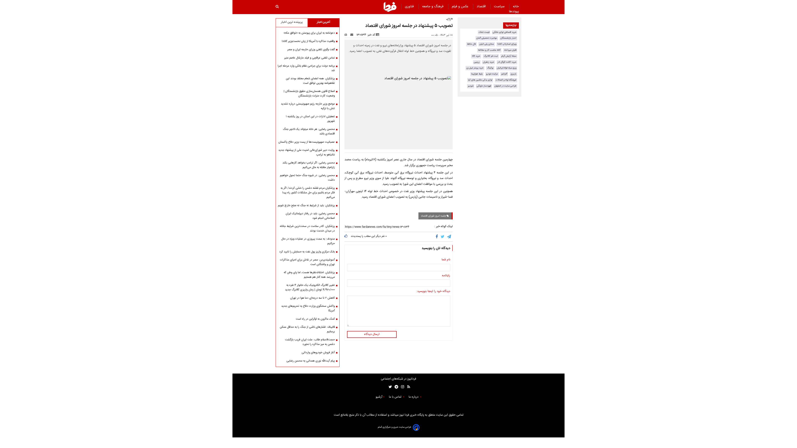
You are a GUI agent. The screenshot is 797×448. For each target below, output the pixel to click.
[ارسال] (353, 35)
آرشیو (379, 396)
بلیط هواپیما (477, 74)
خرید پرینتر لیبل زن (475, 68)
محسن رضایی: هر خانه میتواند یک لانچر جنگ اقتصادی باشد (309, 131)
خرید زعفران (488, 62)
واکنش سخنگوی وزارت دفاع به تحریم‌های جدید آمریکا (308, 308)
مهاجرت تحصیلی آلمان (486, 38)
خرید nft (476, 56)
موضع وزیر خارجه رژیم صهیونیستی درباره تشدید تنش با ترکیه (308, 106)
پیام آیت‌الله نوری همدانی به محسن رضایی (310, 361)
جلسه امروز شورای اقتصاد (434, 216)
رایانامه (446, 276)
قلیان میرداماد (510, 50)
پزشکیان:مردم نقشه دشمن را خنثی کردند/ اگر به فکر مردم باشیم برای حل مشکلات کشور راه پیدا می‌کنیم (308, 193)
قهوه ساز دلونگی (484, 86)
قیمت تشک (484, 32)
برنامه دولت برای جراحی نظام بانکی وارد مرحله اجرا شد (306, 68)
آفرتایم (504, 74)
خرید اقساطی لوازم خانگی (504, 32)
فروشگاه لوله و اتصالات (506, 80)
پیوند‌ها (514, 11)
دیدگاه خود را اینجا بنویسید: (433, 291)
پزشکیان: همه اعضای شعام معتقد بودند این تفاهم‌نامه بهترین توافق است (310, 80)
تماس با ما (395, 396)
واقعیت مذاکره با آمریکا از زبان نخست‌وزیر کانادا (308, 41)
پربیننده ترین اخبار (292, 22)
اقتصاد (482, 6)
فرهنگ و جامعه (433, 6)
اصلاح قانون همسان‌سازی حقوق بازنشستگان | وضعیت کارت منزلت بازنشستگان (309, 93)
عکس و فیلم (460, 6)
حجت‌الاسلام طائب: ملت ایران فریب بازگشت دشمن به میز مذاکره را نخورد (310, 342)
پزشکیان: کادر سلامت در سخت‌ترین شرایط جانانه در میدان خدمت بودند (307, 228)
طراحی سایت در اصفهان (505, 86)
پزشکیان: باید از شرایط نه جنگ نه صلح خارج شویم (306, 205)
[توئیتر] (389, 387)
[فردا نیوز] (389, 7)
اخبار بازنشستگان (508, 38)
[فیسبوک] (438, 236)
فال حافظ (471, 44)
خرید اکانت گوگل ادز (507, 62)
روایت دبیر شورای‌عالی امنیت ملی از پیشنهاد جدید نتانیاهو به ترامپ (306, 152)
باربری (513, 74)
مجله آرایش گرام (508, 56)
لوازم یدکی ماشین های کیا (480, 80)
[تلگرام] (449, 236)
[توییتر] (443, 236)
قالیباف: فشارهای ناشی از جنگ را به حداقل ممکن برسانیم (307, 329)
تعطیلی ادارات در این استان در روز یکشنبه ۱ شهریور (310, 118)
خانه (516, 6)
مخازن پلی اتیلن (486, 44)
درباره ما (413, 396)
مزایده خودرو (492, 74)
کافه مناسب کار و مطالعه (489, 50)
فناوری (410, 6)
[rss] (407, 387)
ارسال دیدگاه (371, 334)
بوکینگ (490, 68)
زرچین (477, 62)
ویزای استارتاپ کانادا (506, 44)
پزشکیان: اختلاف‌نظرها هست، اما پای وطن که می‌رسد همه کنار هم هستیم (309, 274)
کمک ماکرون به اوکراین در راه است (315, 319)
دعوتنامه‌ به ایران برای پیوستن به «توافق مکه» (309, 33)
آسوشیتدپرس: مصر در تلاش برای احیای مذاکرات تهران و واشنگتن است (307, 262)
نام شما (445, 260)
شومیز (470, 86)
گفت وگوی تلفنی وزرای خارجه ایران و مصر (311, 49)
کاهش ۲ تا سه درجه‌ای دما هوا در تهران (312, 298)
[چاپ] (347, 35)
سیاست (500, 6)
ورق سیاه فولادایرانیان (506, 68)
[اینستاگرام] (401, 387)
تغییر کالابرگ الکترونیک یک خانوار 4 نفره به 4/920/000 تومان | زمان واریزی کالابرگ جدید (310, 287)
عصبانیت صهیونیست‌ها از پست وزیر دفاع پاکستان (306, 142)
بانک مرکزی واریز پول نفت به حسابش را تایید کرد (307, 252)
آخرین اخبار (323, 22)
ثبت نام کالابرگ (491, 56)
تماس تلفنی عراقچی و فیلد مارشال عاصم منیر (309, 58)
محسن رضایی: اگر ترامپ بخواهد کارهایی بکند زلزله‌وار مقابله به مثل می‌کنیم (308, 165)
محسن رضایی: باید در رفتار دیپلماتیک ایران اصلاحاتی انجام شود (310, 215)
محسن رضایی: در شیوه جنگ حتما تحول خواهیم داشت (307, 177)
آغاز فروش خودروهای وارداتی (318, 352)
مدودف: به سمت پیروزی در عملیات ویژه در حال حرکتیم (308, 241)
